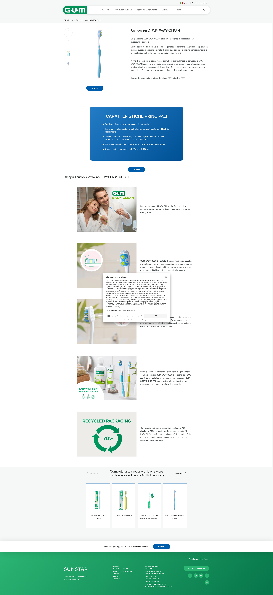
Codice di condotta (152, 581)
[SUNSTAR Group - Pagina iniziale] (81, 569)
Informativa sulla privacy (154, 574)
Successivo (179, 473)
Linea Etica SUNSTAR (152, 579)
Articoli (165, 10)
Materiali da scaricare (123, 10)
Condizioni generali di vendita (155, 584)
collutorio (156, 378)
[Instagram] (196, 575)
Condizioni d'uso (151, 576)
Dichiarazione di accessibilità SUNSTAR (159, 586)
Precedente (94, 473)
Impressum (148, 568)
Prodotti (105, 10)
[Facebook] (190, 575)
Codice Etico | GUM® (152, 566)
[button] (68, 32)
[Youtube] (201, 575)
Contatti (177, 10)
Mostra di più (98, 525)
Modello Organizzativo (153, 571)
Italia (185, 3)
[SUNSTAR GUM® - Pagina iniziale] (75, 10)
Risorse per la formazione (147, 10)
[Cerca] (203, 10)
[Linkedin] (207, 575)
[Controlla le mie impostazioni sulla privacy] (207, 582)
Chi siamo (116, 579)
